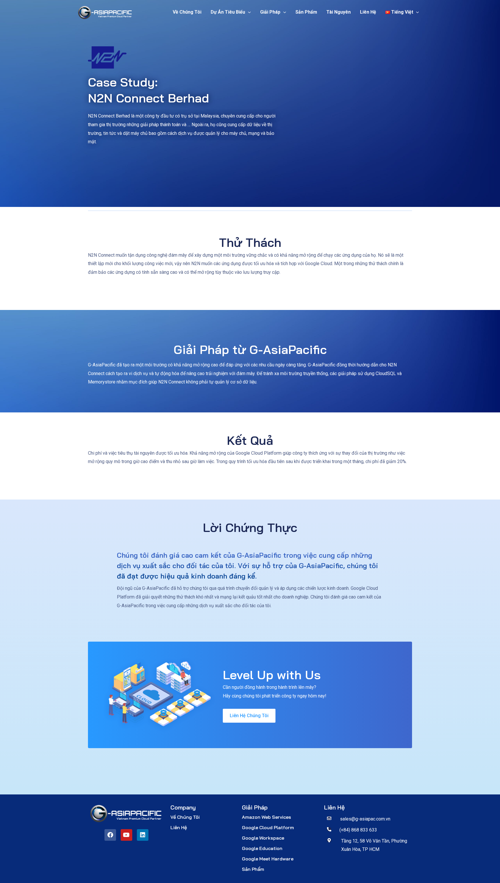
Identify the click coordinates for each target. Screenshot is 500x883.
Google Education (262, 848)
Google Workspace (263, 838)
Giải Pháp (270, 12)
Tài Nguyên (338, 12)
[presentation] (248, 12)
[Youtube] (126, 835)
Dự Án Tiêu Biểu (228, 12)
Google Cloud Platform (268, 827)
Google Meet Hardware (267, 859)
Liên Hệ (368, 12)
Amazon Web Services (266, 817)
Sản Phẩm (306, 12)
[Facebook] (110, 835)
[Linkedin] (142, 835)
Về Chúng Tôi (187, 12)
